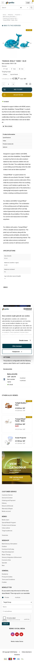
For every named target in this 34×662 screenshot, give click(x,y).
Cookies (4, 582)
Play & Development (8, 552)
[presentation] (3, 43)
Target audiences (7, 530)
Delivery (4, 503)
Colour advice (6, 528)
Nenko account (6, 511)
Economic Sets (6, 560)
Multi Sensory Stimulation (9, 544)
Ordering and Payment (8, 500)
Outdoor (4, 546)
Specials (4, 562)
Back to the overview (12, 25)
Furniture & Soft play (8, 549)
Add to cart (18, 89)
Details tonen (23, 340)
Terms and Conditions (8, 579)
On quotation (18, 95)
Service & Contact (7, 497)
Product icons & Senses (9, 525)
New (3, 565)
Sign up (5, 623)
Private (7, 597)
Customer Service (7, 495)
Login (27, 2)
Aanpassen (16, 351)
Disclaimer (5, 574)
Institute (17, 597)
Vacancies (5, 535)
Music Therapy (6, 554)
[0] (32, 3)
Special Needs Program (9, 522)
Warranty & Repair (7, 508)
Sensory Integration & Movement (12, 557)
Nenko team (5, 520)
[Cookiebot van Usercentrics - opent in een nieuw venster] (24, 309)
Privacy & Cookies (7, 577)
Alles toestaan (17, 346)
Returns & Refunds (7, 506)
